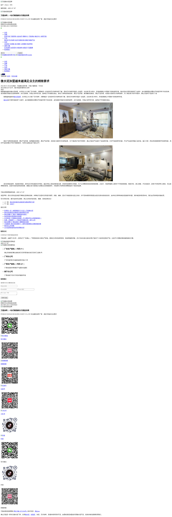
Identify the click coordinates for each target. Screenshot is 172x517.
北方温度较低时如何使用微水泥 (14, 227)
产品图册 (30, 47)
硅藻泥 (26, 40)
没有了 (12, 204)
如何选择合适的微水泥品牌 (13, 216)
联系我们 (7, 49)
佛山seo (37, 511)
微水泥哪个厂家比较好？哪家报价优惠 (16, 222)
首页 (5, 32)
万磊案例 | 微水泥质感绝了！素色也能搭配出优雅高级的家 (22, 224)
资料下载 (7, 46)
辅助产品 (32, 40)
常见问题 (14, 76)
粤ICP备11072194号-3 (20, 511)
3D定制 (6, 44)
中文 (14, 55)
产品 (5, 38)
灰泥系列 (13, 47)
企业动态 (19, 36)
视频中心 (25, 36)
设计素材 (17, 44)
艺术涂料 (12, 40)
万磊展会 (31, 36)
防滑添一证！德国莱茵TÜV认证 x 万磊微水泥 (18, 210)
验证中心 (37, 36)
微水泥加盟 (17, 96)
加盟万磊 (44, 36)
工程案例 (23, 44)
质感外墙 (21, 40)
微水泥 (6, 40)
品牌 (5, 34)
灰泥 (16, 40)
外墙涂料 (19, 47)
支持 (5, 42)
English (29, 55)
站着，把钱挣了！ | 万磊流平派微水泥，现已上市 (19, 220)
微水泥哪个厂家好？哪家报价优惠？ (15, 214)
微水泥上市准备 (9, 225)
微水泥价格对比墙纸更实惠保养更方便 (22, 202)
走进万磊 (7, 36)
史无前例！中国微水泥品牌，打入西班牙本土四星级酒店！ (23, 218)
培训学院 (30, 44)
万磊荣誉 (13, 36)
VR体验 (11, 44)
